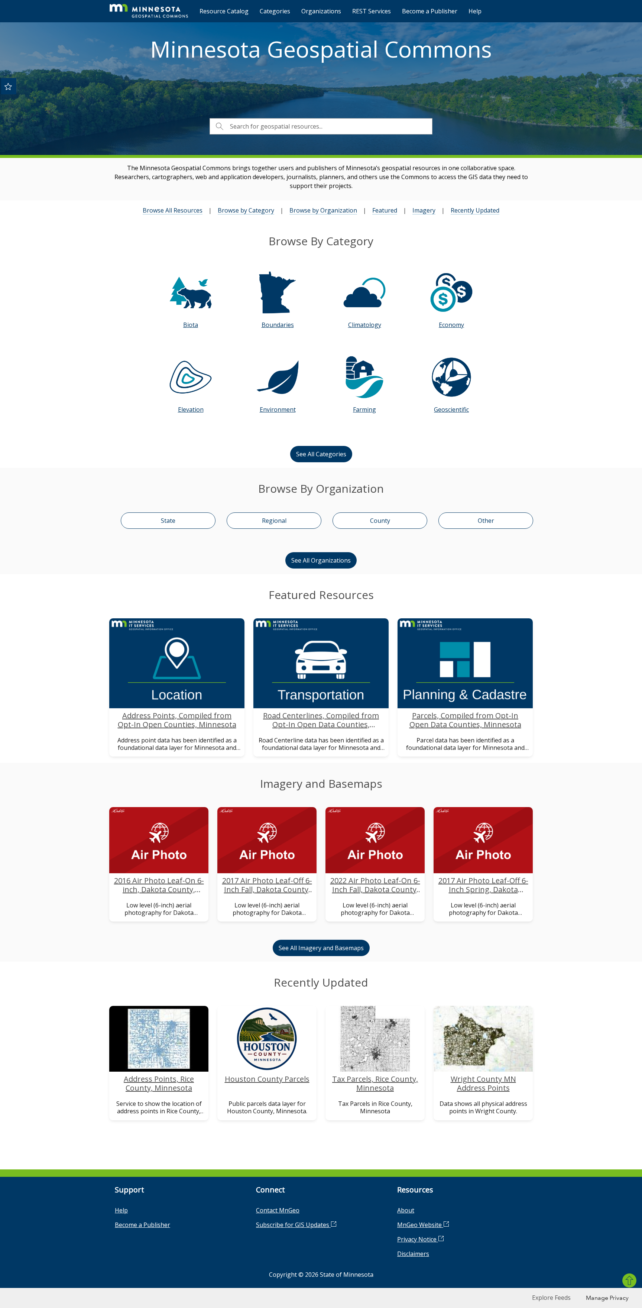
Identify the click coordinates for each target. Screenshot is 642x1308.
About (405, 1210)
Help (475, 11)
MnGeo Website (420, 1225)
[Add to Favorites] (8, 86)
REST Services (371, 11)
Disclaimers (413, 1254)
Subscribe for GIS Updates (293, 1225)
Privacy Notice (417, 1239)
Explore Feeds (551, 1298)
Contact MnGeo (277, 1210)
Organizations (321, 11)
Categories (275, 11)
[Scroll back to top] (629, 1280)
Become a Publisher (429, 11)
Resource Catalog (224, 11)
